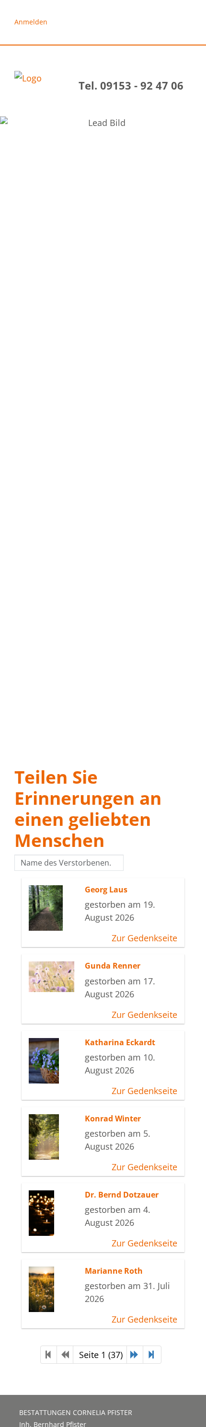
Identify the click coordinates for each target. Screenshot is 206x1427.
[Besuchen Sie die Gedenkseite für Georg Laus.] (54, 908)
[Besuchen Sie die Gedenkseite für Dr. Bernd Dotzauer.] (54, 1213)
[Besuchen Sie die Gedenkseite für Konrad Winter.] (54, 1137)
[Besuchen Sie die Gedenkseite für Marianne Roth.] (54, 1289)
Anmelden (30, 21)
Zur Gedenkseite (144, 938)
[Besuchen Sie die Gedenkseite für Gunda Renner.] (54, 976)
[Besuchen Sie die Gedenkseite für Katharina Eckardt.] (54, 1061)
